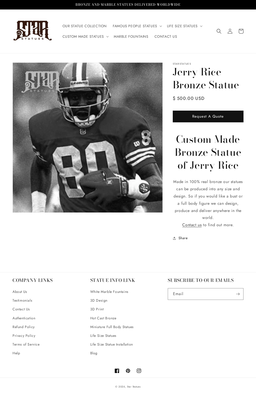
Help (16, 353)
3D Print (97, 309)
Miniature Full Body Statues (112, 326)
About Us (19, 291)
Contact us (192, 225)
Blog (94, 353)
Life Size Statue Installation (111, 344)
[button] (137, 26)
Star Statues (133, 387)
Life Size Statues (103, 335)
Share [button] (183, 237)
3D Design (99, 300)
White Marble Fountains (109, 291)
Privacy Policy (23, 335)
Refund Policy (23, 326)
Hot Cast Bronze (103, 318)
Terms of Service (26, 344)
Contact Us (21, 309)
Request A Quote (208, 116)
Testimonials (22, 300)
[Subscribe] (237, 294)
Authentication (23, 318)
